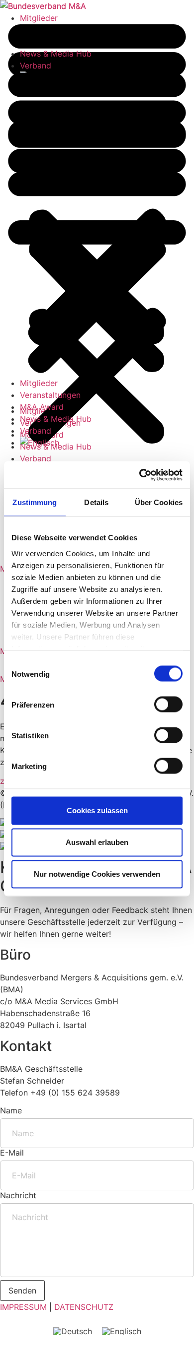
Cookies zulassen (97, 810)
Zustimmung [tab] (34, 502)
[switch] (168, 704)
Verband (35, 431)
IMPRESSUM (23, 1307)
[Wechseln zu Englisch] (107, 443)
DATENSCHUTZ (83, 1307)
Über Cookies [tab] (159, 502)
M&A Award (42, 407)
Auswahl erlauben (97, 842)
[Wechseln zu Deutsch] (72, 1331)
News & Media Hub (56, 419)
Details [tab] (96, 502)
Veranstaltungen (50, 395)
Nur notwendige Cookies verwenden (97, 874)
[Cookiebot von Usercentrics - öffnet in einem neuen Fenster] (140, 474)
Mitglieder (39, 383)
